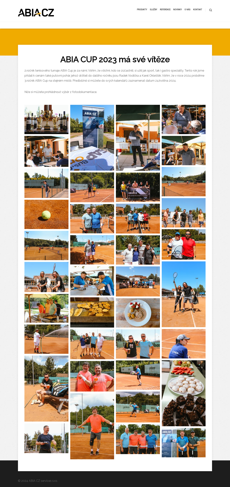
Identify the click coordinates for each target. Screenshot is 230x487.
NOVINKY (177, 9)
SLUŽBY (153, 9)
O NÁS (187, 9)
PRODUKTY (142, 9)
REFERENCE (165, 9)
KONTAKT (197, 9)
